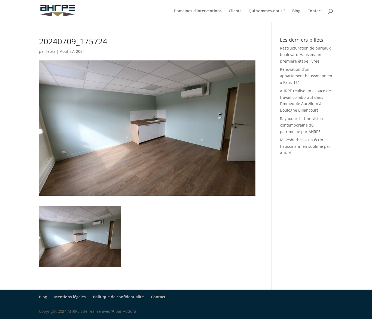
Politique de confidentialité (118, 296)
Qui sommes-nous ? (267, 11)
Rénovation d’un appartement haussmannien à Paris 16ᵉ (306, 76)
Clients (235, 11)
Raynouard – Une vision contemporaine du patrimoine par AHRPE (301, 125)
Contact (314, 11)
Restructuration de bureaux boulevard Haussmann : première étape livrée (305, 54)
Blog (296, 11)
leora (51, 51)
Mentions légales (70, 296)
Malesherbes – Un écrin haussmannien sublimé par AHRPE (305, 146)
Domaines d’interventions (198, 11)
